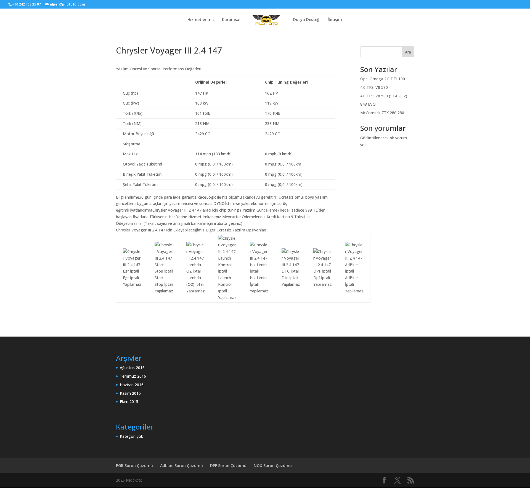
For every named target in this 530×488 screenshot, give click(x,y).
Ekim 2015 (129, 401)
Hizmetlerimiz (201, 20)
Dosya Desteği (306, 20)
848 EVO (368, 104)
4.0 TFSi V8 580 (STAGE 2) (383, 95)
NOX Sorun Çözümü (273, 465)
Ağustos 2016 (132, 367)
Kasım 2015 (130, 393)
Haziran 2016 (132, 384)
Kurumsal (231, 20)
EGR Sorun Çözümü (134, 465)
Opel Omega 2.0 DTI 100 (382, 78)
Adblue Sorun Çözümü (181, 465)
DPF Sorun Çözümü (228, 465)
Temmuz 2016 (133, 376)
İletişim (335, 20)
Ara (408, 52)
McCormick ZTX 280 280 (382, 112)
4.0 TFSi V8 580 (374, 87)
